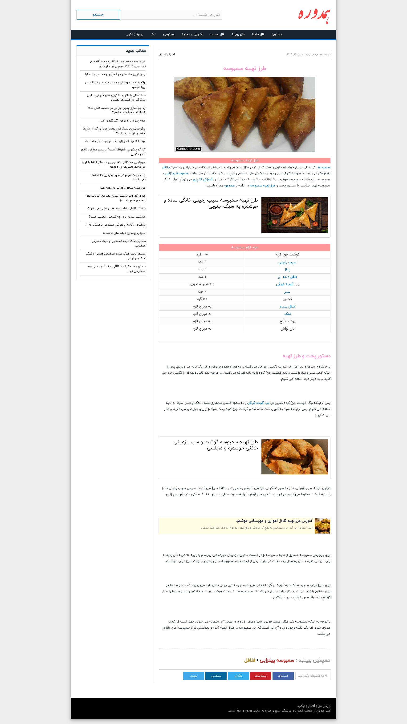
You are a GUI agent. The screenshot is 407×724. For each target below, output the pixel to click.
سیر (287, 291)
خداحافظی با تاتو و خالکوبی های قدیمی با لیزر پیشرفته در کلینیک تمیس (116, 97)
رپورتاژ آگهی (134, 34)
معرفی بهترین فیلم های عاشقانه (124, 233)
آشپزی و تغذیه (192, 34)
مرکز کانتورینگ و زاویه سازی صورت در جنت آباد (115, 141)
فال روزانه (238, 34)
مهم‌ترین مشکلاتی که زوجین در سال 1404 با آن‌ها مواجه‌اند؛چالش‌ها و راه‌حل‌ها (113, 164)
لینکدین (216, 676)
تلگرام (238, 676)
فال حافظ (258, 34)
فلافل (166, 167)
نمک (287, 313)
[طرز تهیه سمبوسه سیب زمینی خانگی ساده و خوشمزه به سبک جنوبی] (294, 216)
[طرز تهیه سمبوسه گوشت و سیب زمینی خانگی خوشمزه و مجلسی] (294, 458)
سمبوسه (324, 167)
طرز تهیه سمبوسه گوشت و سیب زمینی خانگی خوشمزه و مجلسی (216, 445)
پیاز (287, 269)
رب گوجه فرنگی (258, 403)
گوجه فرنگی (284, 284)
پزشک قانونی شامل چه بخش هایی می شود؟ (116, 208)
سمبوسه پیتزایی (177, 173)
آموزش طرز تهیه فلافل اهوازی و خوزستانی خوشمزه (274, 520)
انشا (153, 34)
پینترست (260, 676)
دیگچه (301, 706)
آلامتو (311, 706)
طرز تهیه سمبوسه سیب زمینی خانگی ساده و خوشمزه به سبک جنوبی (211, 203)
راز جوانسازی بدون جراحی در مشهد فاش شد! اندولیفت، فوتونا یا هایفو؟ (117, 110)
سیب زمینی (287, 262)
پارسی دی (323, 706)
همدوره (277, 34)
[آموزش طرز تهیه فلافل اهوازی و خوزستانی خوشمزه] (322, 532)
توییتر (194, 676)
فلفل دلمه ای (287, 277)
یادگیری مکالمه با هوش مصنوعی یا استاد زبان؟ (115, 225)
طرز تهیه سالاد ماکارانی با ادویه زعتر (123, 188)
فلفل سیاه (287, 306)
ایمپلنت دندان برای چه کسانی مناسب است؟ (117, 217)
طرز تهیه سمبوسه (262, 185)
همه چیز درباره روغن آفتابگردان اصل (123, 121)
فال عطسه (217, 34)
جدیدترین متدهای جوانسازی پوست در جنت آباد (115, 74)
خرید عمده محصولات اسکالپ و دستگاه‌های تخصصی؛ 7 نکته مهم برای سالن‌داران (118, 64)
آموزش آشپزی (167, 55)
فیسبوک (283, 676)
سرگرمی (169, 34)
